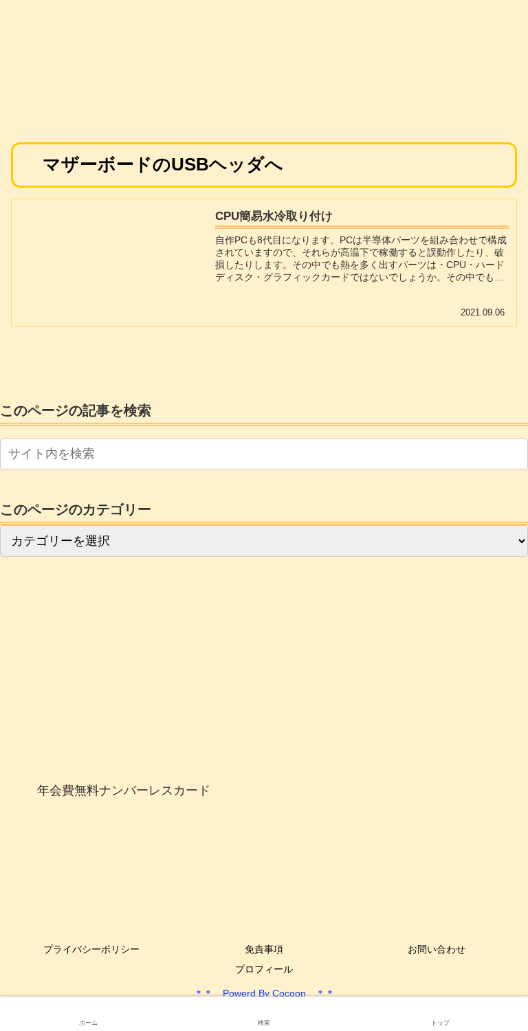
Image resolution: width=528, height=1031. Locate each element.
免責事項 (264, 949)
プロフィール (264, 969)
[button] (515, 454)
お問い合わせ (436, 949)
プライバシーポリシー (91, 949)
